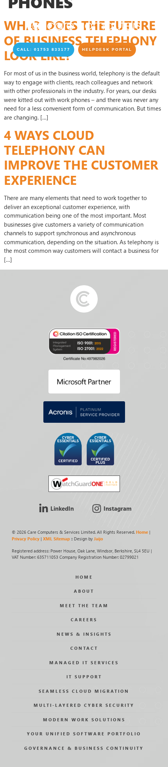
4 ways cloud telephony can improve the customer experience (81, 157)
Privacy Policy (25, 538)
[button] (43, 50)
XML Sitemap (56, 538)
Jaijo (98, 538)
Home (142, 532)
